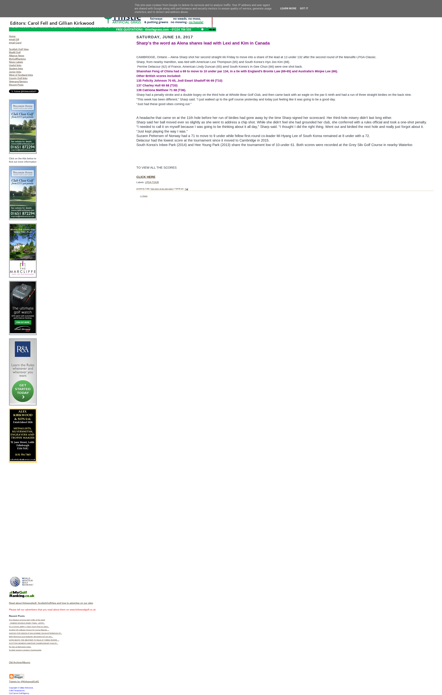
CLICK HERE (145, 177)
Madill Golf (15, 52)
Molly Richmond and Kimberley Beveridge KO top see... (31, 637)
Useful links (15, 65)
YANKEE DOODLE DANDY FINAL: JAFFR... (27, 623)
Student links (16, 68)
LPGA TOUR (152, 182)
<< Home (143, 196)
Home (12, 36)
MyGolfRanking (17, 58)
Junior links (15, 71)
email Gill (14, 39)
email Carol (15, 42)
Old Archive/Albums (19, 662)
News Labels (16, 62)
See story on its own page (162, 189)
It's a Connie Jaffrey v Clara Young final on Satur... (29, 627)
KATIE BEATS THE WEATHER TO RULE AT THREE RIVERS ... (34, 640)
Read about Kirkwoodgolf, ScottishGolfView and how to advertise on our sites (51, 603)
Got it (304, 8)
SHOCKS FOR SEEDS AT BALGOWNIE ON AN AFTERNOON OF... (35, 633)
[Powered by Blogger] (16, 678)
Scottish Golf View (19, 49)
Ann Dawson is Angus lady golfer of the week (27, 620)
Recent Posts (16, 84)
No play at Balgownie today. (20, 647)
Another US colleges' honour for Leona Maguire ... (29, 630)
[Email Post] (186, 189)
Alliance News (16, 55)
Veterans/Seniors (18, 81)
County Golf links (18, 78)
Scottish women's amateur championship (25, 650)
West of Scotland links (21, 75)
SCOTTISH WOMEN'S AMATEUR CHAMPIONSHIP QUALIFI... (33, 643)
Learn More (288, 8)
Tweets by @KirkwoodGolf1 (24, 681)
